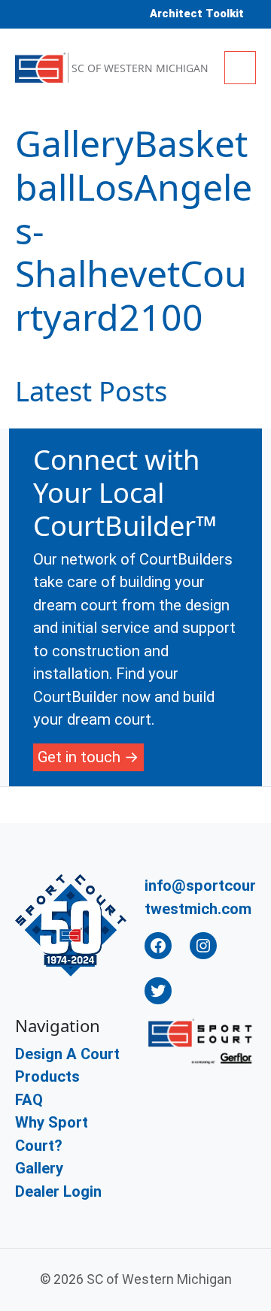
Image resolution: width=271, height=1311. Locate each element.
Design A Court (67, 1054)
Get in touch (79, 757)
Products (47, 1076)
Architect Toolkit (197, 13)
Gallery (39, 1168)
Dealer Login (58, 1191)
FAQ (29, 1100)
